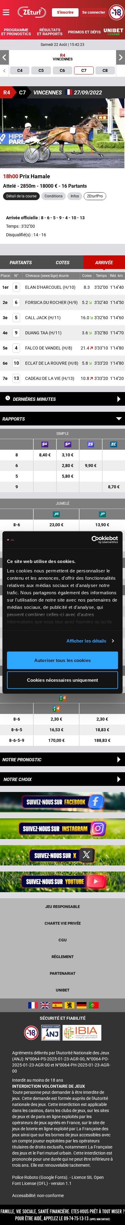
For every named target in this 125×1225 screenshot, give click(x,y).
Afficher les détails (86, 640)
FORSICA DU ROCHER (46, 302)
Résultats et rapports (49, 32)
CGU (63, 940)
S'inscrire (65, 12)
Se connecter (93, 12)
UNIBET (62, 990)
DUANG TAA (37, 332)
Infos (75, 196)
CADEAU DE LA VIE (43, 378)
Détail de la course (21, 196)
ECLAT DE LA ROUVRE (46, 363)
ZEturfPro (95, 196)
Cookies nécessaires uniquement (62, 680)
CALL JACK (36, 317)
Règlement (63, 956)
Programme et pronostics (16, 32)
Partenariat (63, 973)
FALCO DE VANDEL (43, 348)
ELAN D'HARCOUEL (44, 287)
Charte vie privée (63, 923)
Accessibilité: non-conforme (38, 1195)
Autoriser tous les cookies (62, 660)
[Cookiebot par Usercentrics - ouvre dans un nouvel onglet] (91, 540)
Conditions (53, 196)
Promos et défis (84, 32)
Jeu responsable (62, 906)
